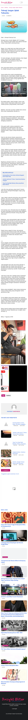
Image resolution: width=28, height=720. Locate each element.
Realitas (6, 7)
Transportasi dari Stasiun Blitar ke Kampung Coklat (13, 561)
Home (2, 7)
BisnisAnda (5, 539)
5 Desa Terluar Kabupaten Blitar (9, 665)
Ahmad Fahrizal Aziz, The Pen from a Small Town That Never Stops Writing (13, 579)
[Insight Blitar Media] (7, 3)
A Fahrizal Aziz (6, 575)
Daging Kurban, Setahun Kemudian (19, 452)
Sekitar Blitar (6, 661)
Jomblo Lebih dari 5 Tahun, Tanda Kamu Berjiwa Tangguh (14, 180)
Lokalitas (5, 593)
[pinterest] (10, 400)
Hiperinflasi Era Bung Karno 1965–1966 (11, 632)
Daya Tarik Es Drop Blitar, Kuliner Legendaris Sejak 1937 (14, 94)
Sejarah (5, 629)
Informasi (5, 557)
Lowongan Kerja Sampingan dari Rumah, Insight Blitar (12, 543)
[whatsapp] (7, 400)
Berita (4, 521)
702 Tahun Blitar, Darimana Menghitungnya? (13, 649)
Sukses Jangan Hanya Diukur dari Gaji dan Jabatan (18, 462)
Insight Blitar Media (17, 713)
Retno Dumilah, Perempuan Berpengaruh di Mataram (13, 682)
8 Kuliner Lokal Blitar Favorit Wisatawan (12, 596)
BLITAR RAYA (5, 645)
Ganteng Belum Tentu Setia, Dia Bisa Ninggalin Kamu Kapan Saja (13, 176)
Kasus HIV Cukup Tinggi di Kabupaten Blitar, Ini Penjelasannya (13, 525)
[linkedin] (13, 400)
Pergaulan (16, 425)
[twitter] (5, 400)
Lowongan (14, 708)
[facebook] (2, 400)
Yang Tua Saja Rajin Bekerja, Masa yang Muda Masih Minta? (13, 184)
